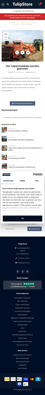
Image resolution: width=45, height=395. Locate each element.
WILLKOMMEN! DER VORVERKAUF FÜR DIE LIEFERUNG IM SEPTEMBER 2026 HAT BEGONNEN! (22, 17)
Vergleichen (22, 365)
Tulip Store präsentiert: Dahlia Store (21, 167)
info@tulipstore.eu (23, 263)
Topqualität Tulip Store (22, 308)
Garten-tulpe (22, 338)
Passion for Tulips (23, 345)
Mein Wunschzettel (22, 362)
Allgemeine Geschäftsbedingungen (22, 318)
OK (22, 218)
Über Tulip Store (22, 301)
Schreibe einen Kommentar (23, 103)
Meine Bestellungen (22, 358)
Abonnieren (35, 229)
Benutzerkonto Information (23, 355)
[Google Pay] (13, 379)
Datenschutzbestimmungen (22, 321)
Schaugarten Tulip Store (22, 298)
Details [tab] (22, 181)
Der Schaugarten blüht (16, 158)
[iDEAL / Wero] (7, 379)
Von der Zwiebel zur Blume (18, 131)
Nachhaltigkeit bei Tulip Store (22, 341)
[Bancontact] (25, 384)
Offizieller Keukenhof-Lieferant (22, 335)
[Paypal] (38, 379)
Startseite (12, 22)
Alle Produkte (22, 368)
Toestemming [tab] (8, 181)
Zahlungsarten (22, 315)
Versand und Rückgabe (22, 311)
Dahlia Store (22, 331)
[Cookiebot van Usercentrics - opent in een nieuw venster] (32, 174)
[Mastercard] (31, 379)
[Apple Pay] (19, 379)
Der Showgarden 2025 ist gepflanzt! (21, 140)
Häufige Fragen (22, 325)
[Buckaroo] (19, 384)
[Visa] (25, 379)
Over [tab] (37, 181)
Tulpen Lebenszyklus (23, 304)
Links (22, 328)
